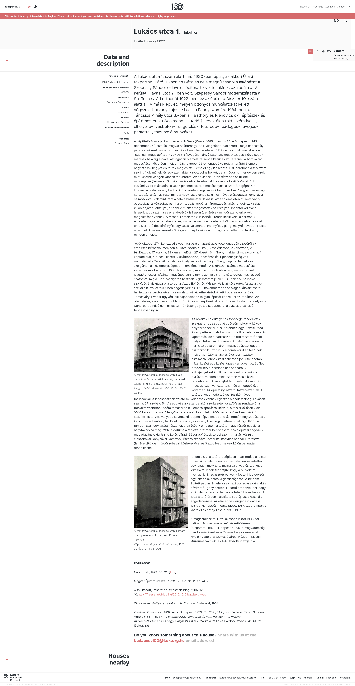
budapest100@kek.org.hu (159, 640)
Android (308, 677)
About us (330, 6)
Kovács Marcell (344, 684)
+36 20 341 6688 (276, 677)
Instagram (345, 677)
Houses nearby (341, 58)
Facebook (331, 677)
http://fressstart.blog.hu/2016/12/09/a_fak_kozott (173, 594)
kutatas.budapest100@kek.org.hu (238, 677)
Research (305, 6)
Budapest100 (12, 6)
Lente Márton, (320, 684)
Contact (341, 6)
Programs (317, 6)
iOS (299, 677)
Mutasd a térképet (118, 76)
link (172, 572)
